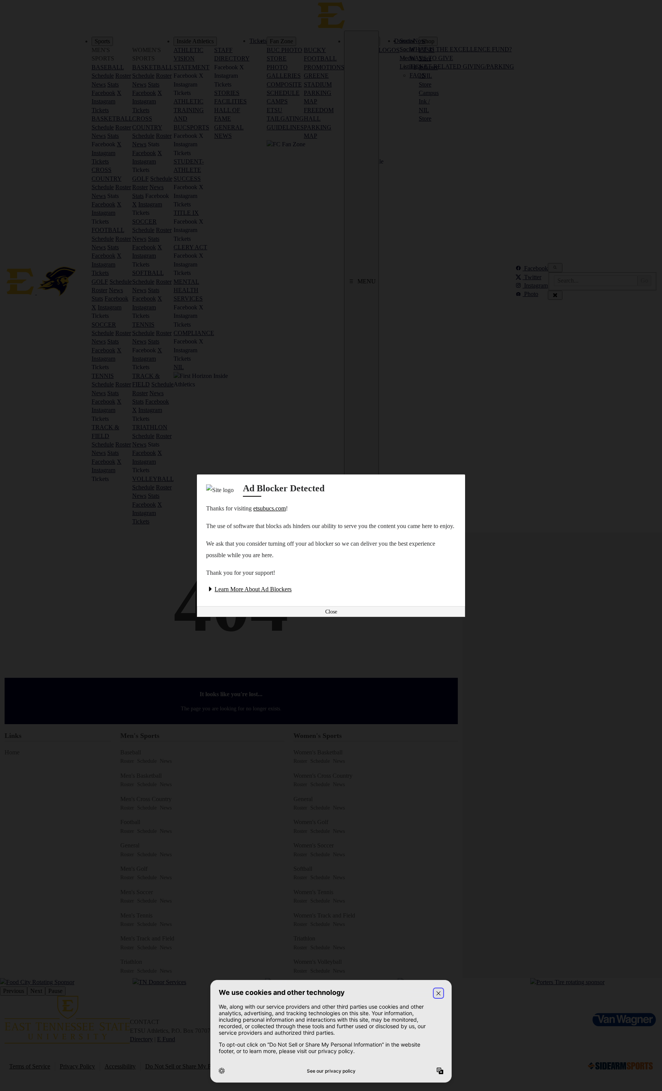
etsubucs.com (269, 508)
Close (331, 612)
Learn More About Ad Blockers (253, 589)
